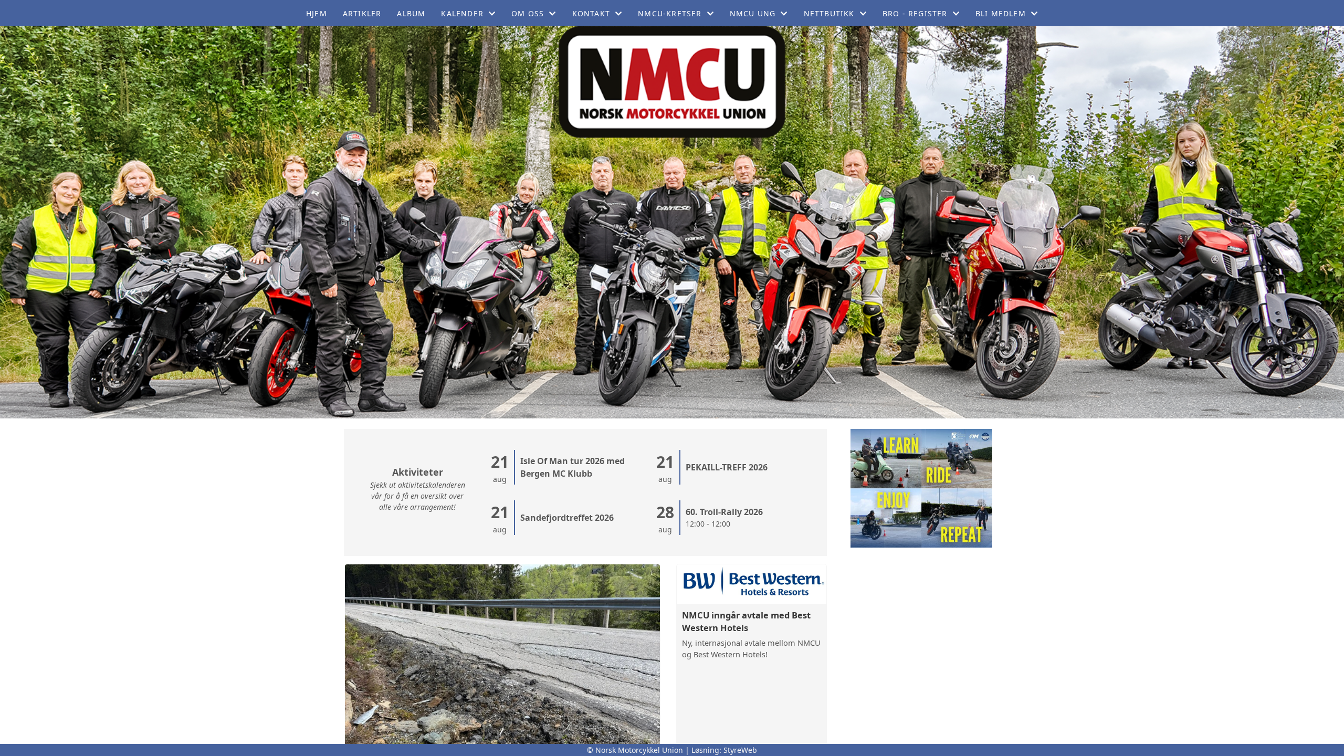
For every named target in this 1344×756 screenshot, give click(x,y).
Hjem (316, 13)
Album (411, 13)
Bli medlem (1000, 13)
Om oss (527, 13)
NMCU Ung (753, 13)
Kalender (462, 13)
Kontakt (591, 13)
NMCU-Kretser (669, 13)
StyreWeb (740, 750)
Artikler (362, 13)
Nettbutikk (829, 13)
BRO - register (915, 13)
